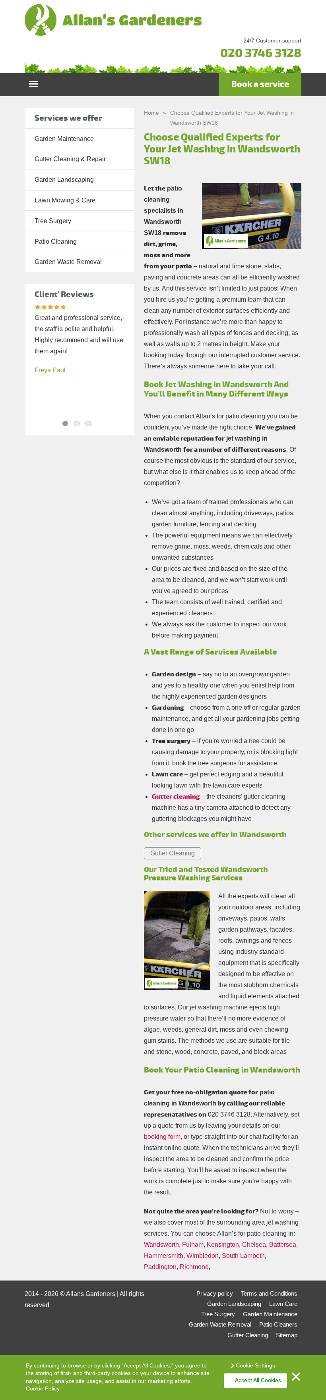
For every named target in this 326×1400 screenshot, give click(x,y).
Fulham (193, 1244)
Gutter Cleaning (172, 853)
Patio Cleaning (56, 241)
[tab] (65, 423)
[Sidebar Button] (33, 82)
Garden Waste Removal (68, 261)
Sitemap (286, 1335)
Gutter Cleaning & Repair (70, 159)
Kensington (223, 1244)
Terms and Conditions (269, 1293)
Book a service (260, 84)
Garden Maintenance (64, 138)
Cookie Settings (255, 1365)
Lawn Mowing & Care (65, 200)
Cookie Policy (43, 1388)
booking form (162, 1136)
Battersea (282, 1244)
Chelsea (254, 1244)
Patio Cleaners (278, 1324)
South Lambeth (243, 1255)
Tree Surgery (53, 221)
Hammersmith (163, 1255)
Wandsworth (161, 1244)
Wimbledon (202, 1255)
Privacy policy (214, 1293)
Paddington (160, 1266)
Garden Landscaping (64, 179)
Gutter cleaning (176, 797)
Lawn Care (283, 1303)
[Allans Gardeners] (163, 20)
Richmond (194, 1266)
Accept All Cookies (258, 1380)
